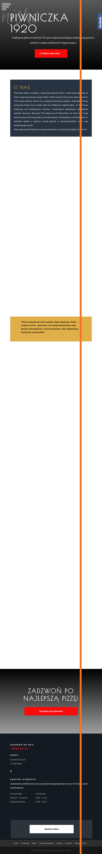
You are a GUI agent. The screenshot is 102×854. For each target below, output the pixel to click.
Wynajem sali (39, 447)
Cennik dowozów (40, 420)
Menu (40, 413)
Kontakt (40, 440)
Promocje (39, 433)
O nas (40, 407)
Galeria (40, 427)
